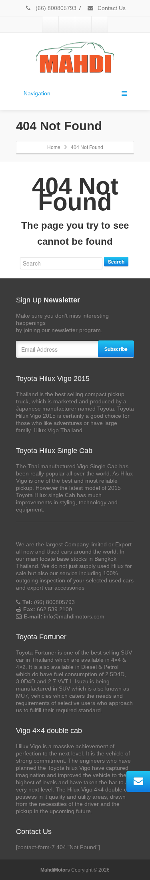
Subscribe (116, 348)
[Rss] (100, 24)
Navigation (37, 93)
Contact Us (111, 8)
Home (53, 147)
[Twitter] (67, 24)
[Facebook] (50, 24)
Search (116, 261)
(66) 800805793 (55, 8)
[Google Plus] (83, 24)
